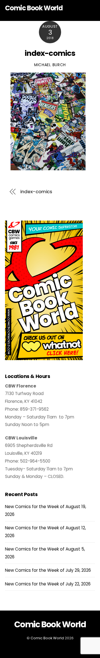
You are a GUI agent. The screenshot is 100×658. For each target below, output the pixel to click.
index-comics (50, 53)
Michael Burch (50, 65)
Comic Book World (47, 638)
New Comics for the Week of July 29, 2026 (48, 570)
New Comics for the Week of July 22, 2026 (48, 584)
